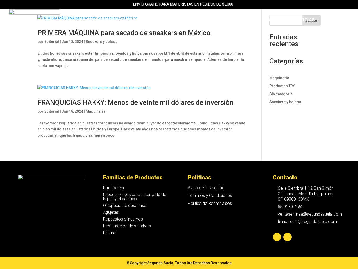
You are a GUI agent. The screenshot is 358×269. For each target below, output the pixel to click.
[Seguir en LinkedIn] (287, 237)
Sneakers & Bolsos (145, 20)
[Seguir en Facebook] (277, 237)
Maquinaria (188, 20)
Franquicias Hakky (232, 20)
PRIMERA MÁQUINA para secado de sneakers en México (123, 33)
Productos (101, 20)
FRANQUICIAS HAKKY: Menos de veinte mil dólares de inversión (135, 102)
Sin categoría (280, 94)
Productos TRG (282, 86)
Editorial (51, 42)
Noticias (304, 20)
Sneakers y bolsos (101, 42)
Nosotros (275, 20)
